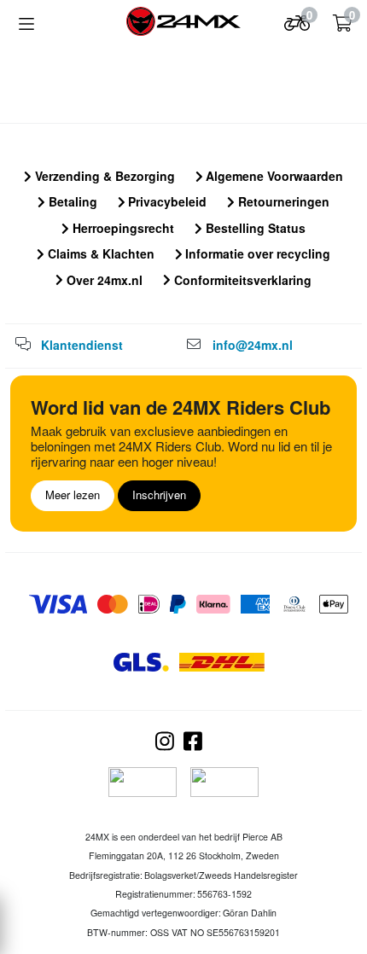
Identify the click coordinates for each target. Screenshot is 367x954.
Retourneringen (282, 201)
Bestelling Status (254, 227)
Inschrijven (159, 494)
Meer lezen (72, 494)
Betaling (71, 201)
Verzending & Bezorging (103, 175)
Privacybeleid (166, 201)
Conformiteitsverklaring (241, 279)
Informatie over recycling (256, 253)
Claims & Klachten (99, 253)
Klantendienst (82, 344)
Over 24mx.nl (103, 279)
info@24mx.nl (253, 344)
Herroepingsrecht (121, 227)
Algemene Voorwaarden (272, 175)
